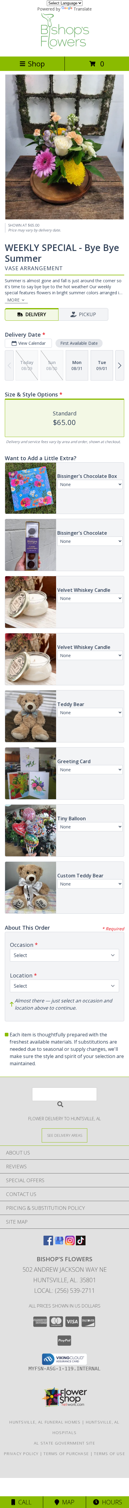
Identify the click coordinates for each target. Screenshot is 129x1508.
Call (23, 1502)
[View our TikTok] (81, 1243)
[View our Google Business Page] (59, 1243)
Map (66, 1502)
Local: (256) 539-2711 (64, 1290)
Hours (110, 1502)
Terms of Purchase (66, 1453)
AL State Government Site (64, 1443)
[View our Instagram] (70, 1243)
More (13, 300)
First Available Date (79, 343)
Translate (83, 9)
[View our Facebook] (48, 1243)
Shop (36, 64)
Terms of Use (109, 1453)
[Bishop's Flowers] (64, 47)
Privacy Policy (21, 1453)
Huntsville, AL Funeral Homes (44, 1422)
